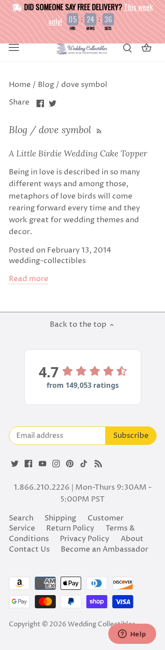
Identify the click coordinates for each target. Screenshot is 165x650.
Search (21, 518)
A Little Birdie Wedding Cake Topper (78, 153)
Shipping (60, 518)
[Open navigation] (14, 47)
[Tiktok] (84, 464)
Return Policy (70, 528)
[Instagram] (56, 464)
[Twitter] (14, 464)
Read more (28, 279)
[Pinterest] (69, 464)
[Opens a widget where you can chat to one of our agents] (132, 635)
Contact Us (29, 549)
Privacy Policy (84, 539)
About (132, 539)
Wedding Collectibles (101, 624)
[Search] (127, 48)
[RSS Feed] (98, 129)
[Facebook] (28, 464)
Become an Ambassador (104, 549)
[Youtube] (42, 464)
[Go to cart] (146, 48)
